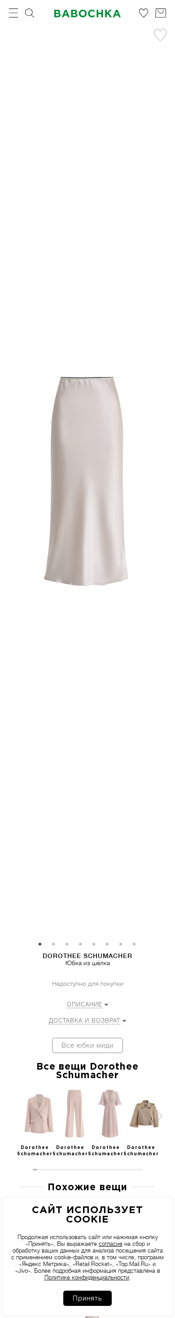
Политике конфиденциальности (86, 1277)
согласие (110, 1243)
